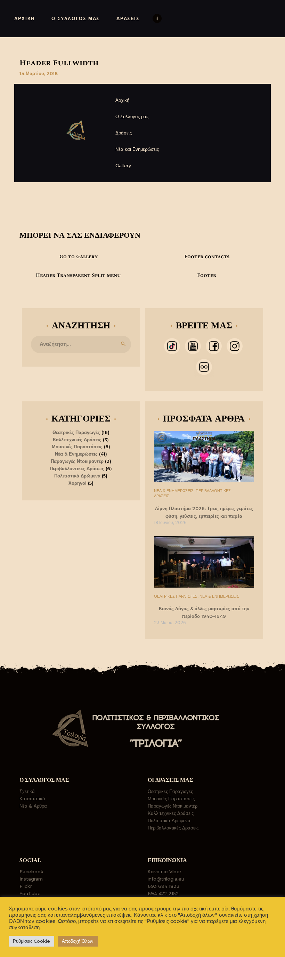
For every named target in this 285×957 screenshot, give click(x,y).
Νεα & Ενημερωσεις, (175, 490)
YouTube (30, 893)
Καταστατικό (32, 798)
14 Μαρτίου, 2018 (38, 73)
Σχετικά (27, 791)
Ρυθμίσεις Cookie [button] (31, 941)
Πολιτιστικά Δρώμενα (77, 475)
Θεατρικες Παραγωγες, (177, 596)
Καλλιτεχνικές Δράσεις (77, 439)
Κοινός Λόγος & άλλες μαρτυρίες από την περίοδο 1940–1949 (204, 612)
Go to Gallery (78, 256)
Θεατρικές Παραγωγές (76, 432)
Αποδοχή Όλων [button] (77, 941)
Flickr (25, 886)
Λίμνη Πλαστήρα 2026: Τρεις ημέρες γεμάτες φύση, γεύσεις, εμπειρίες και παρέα (204, 512)
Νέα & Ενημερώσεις (76, 454)
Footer (206, 275)
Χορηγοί (77, 483)
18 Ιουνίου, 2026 (170, 522)
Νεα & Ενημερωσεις (219, 596)
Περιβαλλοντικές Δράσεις (77, 468)
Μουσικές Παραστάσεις (77, 446)
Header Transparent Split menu (78, 275)
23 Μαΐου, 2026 (170, 622)
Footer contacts (206, 256)
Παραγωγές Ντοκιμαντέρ (77, 461)
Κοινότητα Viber (164, 871)
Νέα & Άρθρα (33, 806)
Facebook (31, 871)
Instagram (31, 879)
